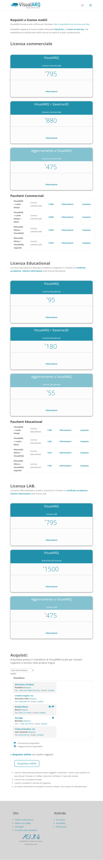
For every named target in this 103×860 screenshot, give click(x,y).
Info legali (19, 826)
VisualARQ (60, 823)
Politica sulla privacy (24, 819)
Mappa (27, 687)
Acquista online (26, 763)
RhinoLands (61, 826)
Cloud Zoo (59, 29)
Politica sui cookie (23, 823)
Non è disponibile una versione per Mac (72, 24)
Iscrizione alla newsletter (26, 830)
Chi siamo (60, 819)
